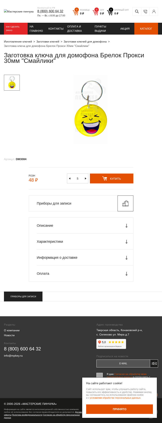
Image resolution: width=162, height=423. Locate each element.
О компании (12, 330)
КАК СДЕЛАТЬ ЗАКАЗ (13, 28)
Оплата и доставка (74, 28)
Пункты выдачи (100, 28)
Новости (9, 335)
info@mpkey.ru (13, 355)
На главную (36, 28)
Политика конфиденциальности (27, 415)
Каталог (146, 28)
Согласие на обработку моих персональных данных (127, 375)
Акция (125, 28)
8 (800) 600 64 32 (50, 11)
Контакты (55, 28)
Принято (119, 409)
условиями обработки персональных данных (115, 398)
